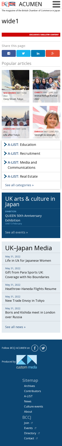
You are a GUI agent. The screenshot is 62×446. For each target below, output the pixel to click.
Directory (30, 433)
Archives (29, 386)
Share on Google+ (53, 53)
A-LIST (28, 396)
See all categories (18, 185)
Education (22, 144)
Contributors (32, 391)
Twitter (43, 348)
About (28, 411)
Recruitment (24, 153)
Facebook (34, 348)
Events (28, 428)
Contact (29, 438)
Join (26, 423)
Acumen (30, 4)
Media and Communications (22, 165)
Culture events (33, 406)
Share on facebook (9, 53)
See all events (15, 232)
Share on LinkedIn (38, 53)
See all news (14, 327)
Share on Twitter (23, 53)
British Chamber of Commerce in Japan (9, 4)
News (27, 401)
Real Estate (23, 176)
